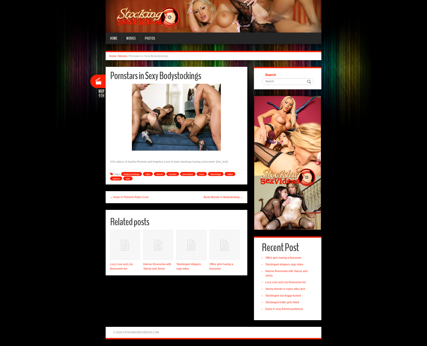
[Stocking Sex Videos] (213, 16)
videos (116, 178)
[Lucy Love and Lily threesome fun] (125, 245)
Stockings (215, 174)
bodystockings (131, 174)
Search (270, 75)
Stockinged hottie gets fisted (282, 302)
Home (113, 38)
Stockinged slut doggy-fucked (283, 295)
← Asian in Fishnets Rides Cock (129, 197)
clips (147, 174)
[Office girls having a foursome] (224, 245)
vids (128, 178)
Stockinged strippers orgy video (284, 264)
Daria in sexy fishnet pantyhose (284, 309)
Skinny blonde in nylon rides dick (285, 289)
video (230, 174)
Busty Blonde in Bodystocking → (223, 197)
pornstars (188, 174)
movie (159, 174)
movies (173, 174)
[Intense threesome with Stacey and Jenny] (158, 245)
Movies (131, 38)
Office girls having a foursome (283, 257)
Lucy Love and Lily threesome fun (285, 282)
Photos (150, 38)
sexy (201, 174)
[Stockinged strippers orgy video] (191, 245)
